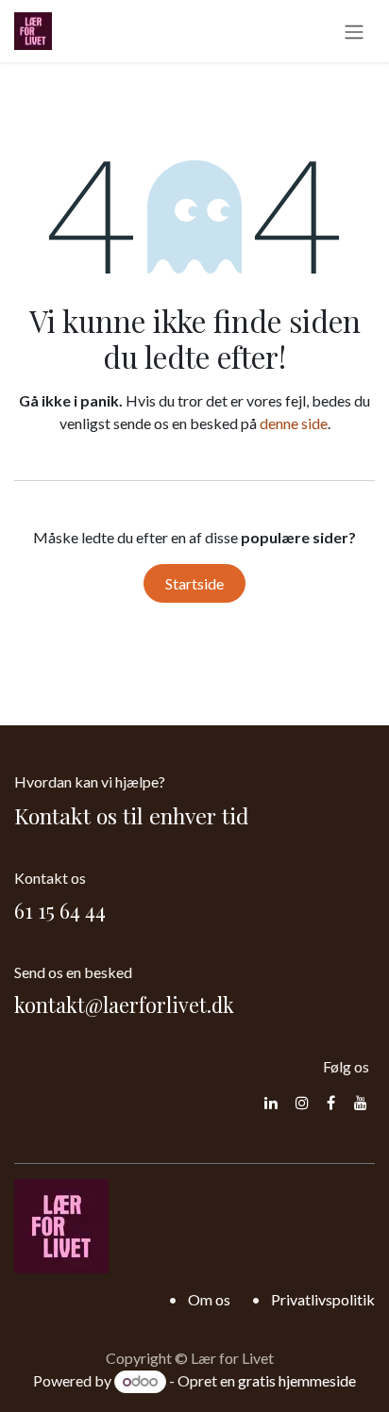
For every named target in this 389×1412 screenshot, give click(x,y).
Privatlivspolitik (323, 1299)
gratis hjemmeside (297, 1380)
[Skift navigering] (354, 31)
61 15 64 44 (60, 910)
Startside (194, 583)
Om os (209, 1299)
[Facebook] (331, 1102)
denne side (294, 423)
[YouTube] (360, 1102)
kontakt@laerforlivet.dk (124, 1004)
